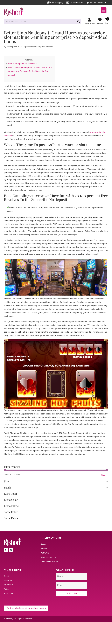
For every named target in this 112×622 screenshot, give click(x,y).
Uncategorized (33, 46)
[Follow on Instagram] (11, 550)
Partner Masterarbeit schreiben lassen (26, 608)
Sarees (43, 544)
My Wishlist (8, 585)
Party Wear (45, 553)
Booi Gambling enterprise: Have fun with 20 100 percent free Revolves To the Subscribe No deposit (30, 71)
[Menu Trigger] (103, 10)
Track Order (8, 594)
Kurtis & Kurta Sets (48, 562)
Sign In (6, 576)
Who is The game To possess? (22, 63)
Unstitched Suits (47, 557)
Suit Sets (44, 549)
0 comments (47, 46)
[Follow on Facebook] (6, 550)
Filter (103, 475)
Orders (6, 589)
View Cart (8, 580)
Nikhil (9, 46)
